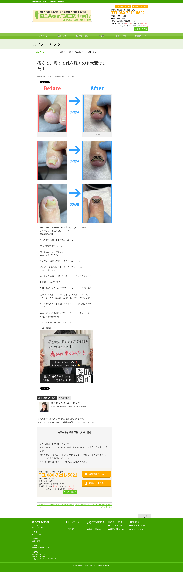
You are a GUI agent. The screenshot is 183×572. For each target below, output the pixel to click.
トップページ (74, 522)
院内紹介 (135, 522)
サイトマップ (137, 529)
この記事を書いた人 (48, 398)
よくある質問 (116, 525)
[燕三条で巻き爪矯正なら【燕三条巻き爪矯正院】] (62, 19)
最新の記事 (65, 398)
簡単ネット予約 (141, 6)
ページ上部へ (144, 516)
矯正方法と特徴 (138, 525)
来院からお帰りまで (97, 523)
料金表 (71, 529)
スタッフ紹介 (116, 522)
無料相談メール (124, 6)
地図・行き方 (142, 29)
